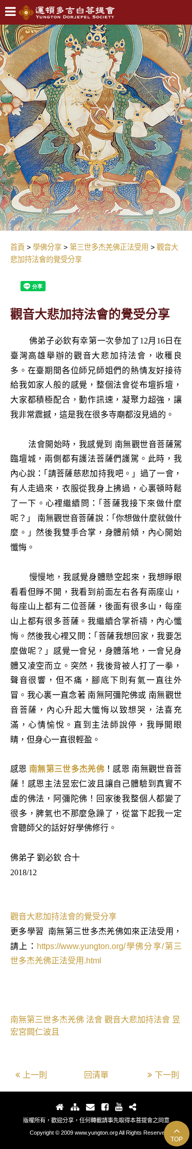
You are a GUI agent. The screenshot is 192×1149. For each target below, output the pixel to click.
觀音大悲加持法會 (137, 1019)
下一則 (167, 1075)
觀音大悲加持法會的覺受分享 (63, 916)
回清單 (96, 1075)
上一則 (35, 1075)
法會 (94, 1019)
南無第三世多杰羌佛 (66, 768)
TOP (176, 1139)
